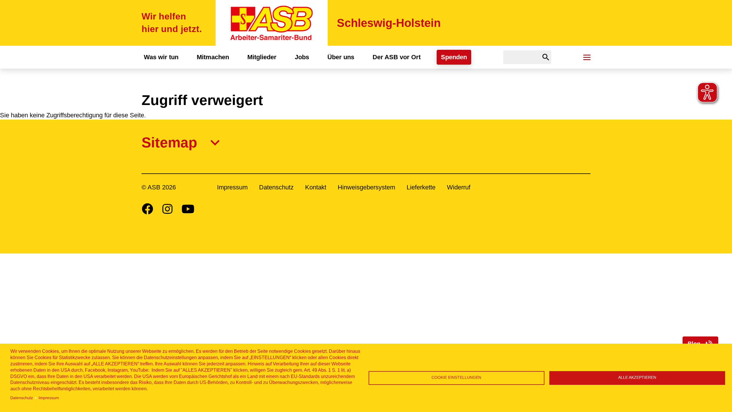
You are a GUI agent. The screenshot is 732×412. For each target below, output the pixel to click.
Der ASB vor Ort (397, 57)
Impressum (49, 398)
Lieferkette (421, 187)
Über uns (340, 57)
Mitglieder (262, 57)
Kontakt (315, 187)
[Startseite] (272, 23)
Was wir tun (161, 57)
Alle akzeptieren (637, 377)
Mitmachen (213, 57)
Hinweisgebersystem (366, 187)
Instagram (167, 209)
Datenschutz (21, 398)
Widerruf (458, 187)
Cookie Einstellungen (456, 377)
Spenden (454, 57)
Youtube (188, 209)
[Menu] (586, 57)
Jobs (302, 57)
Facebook (147, 209)
